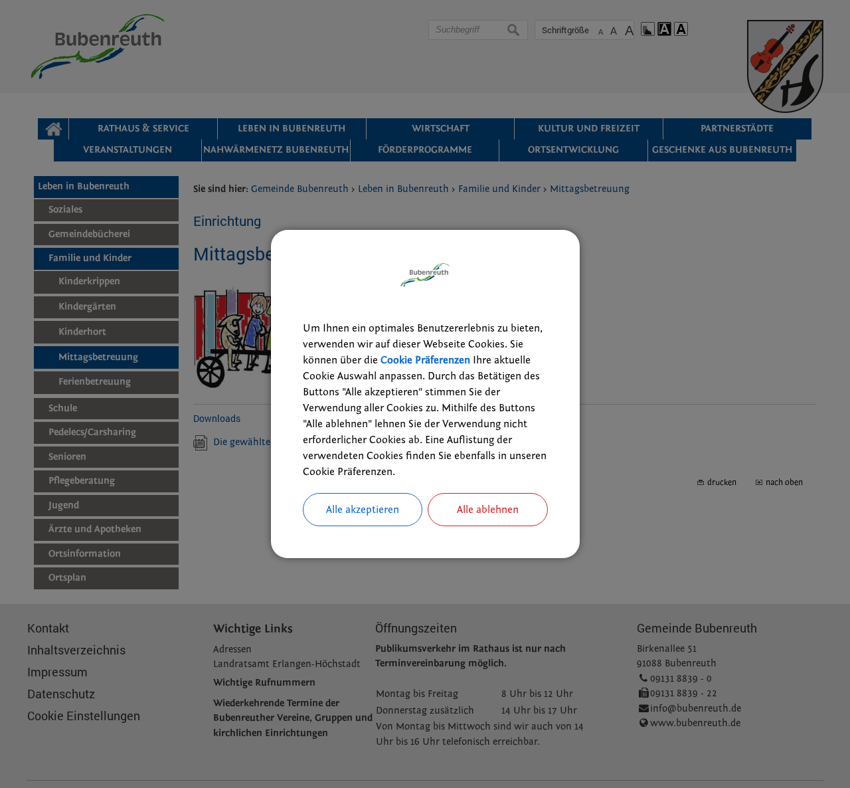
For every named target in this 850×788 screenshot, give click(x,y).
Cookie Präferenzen (425, 360)
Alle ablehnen (488, 510)
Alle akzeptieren (362, 510)
